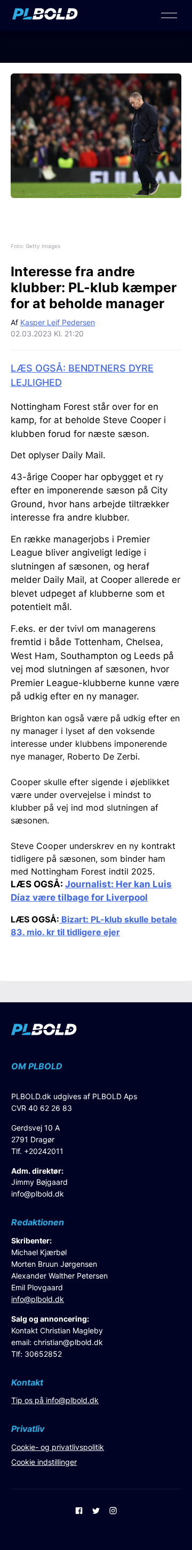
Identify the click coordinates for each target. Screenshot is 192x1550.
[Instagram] (113, 1511)
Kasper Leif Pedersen (57, 322)
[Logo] (45, 16)
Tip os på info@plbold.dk (55, 1400)
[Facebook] (79, 1511)
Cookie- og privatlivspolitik (57, 1447)
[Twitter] (96, 1511)
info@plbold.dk (37, 1193)
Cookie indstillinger (44, 1461)
